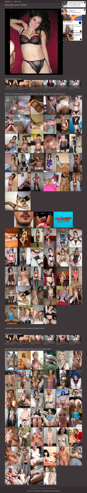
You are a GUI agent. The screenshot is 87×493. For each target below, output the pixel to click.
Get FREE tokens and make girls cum (77, 35)
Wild (9, 1)
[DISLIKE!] (11, 7)
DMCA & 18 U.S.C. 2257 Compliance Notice (51, 491)
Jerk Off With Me (77, 26)
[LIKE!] (5, 7)
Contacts (30, 491)
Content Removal (37, 491)
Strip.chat (76, 30)
